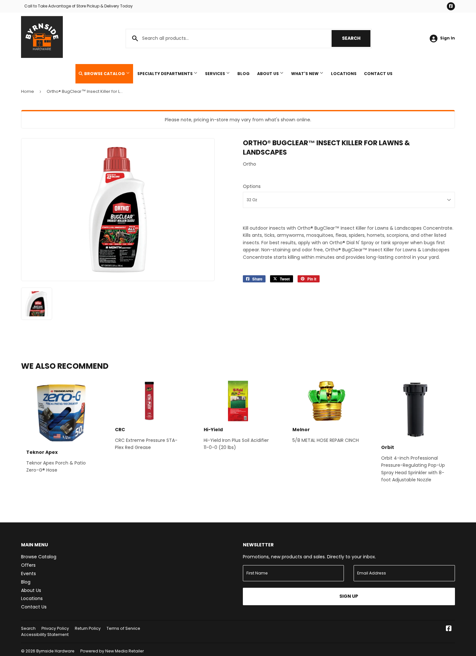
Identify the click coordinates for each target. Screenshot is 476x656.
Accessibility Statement (45, 634)
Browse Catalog (104, 73)
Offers (28, 565)
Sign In (447, 38)
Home (27, 91)
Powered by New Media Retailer (112, 651)
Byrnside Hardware (55, 651)
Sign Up (348, 596)
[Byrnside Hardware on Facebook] (449, 629)
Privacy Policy (55, 628)
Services (215, 73)
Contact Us (378, 73)
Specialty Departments (165, 73)
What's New (305, 73)
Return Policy (88, 628)
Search (356, 38)
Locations (344, 73)
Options (252, 186)
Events (28, 573)
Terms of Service (123, 628)
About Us (268, 73)
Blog (243, 73)
